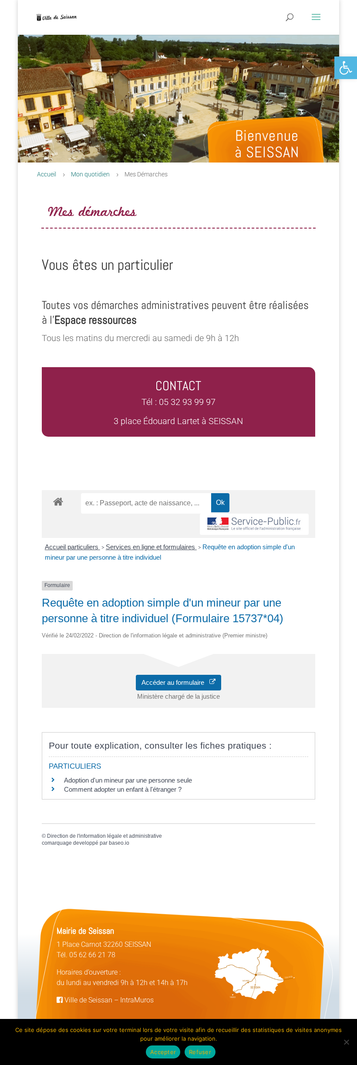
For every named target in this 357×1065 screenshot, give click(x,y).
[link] (345, 67)
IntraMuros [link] (137, 1000)
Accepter (163, 1051)
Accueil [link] (46, 174)
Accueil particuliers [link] (72, 547)
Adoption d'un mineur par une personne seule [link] (128, 780)
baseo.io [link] (119, 843)
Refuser (200, 1051)
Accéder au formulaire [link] (175, 682)
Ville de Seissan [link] (87, 1000)
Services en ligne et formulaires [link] (151, 547)
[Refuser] (346, 1042)
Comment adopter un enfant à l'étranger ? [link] (123, 789)
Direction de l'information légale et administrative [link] (104, 836)
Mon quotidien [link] (90, 174)
